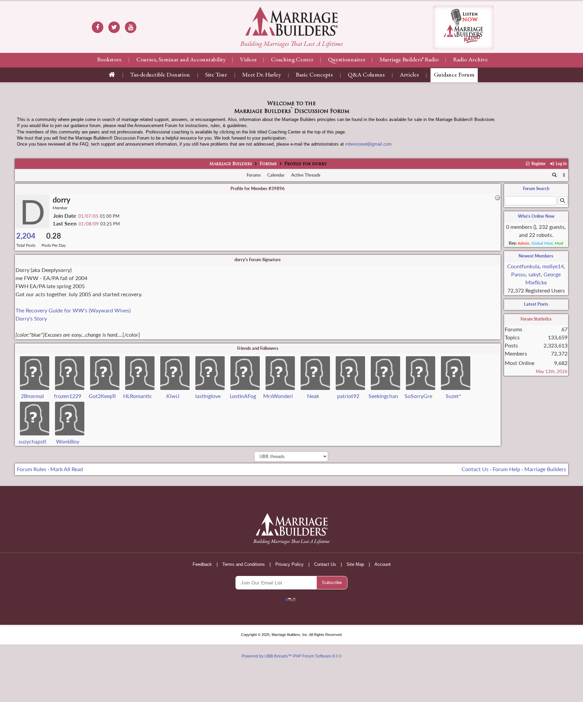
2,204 (25, 235)
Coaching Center (292, 60)
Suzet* (453, 396)
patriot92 (348, 396)
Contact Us (475, 469)
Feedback (202, 564)
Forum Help (506, 469)
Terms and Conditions (243, 564)
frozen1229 (67, 396)
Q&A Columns (366, 75)
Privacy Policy (289, 564)
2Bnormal (32, 396)
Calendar (276, 175)
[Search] (554, 175)
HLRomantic (137, 396)
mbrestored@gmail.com (368, 144)
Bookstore (109, 60)
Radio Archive (470, 60)
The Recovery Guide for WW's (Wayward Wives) (73, 310)
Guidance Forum (454, 75)
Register (538, 163)
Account (382, 564)
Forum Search (536, 188)
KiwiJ (172, 396)
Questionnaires (346, 60)
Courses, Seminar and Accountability (180, 60)
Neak (313, 396)
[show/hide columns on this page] (563, 175)
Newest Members (536, 255)
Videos (248, 60)
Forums (268, 164)
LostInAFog (243, 396)
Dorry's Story (31, 318)
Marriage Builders (231, 164)
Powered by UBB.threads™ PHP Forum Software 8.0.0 (291, 656)
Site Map (355, 564)
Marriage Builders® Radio (409, 60)
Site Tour (216, 75)
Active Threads (306, 175)
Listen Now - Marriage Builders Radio (463, 27)
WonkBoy (67, 441)
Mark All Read (66, 469)
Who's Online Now (536, 216)
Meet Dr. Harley (261, 75)
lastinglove (208, 396)
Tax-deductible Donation (160, 75)
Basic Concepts (314, 75)
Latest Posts (536, 304)
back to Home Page (291, 21)
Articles (409, 75)
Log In (560, 163)
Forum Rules (31, 469)
